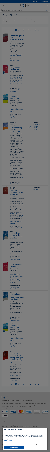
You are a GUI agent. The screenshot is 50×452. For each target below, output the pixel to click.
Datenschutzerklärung (8, 440)
